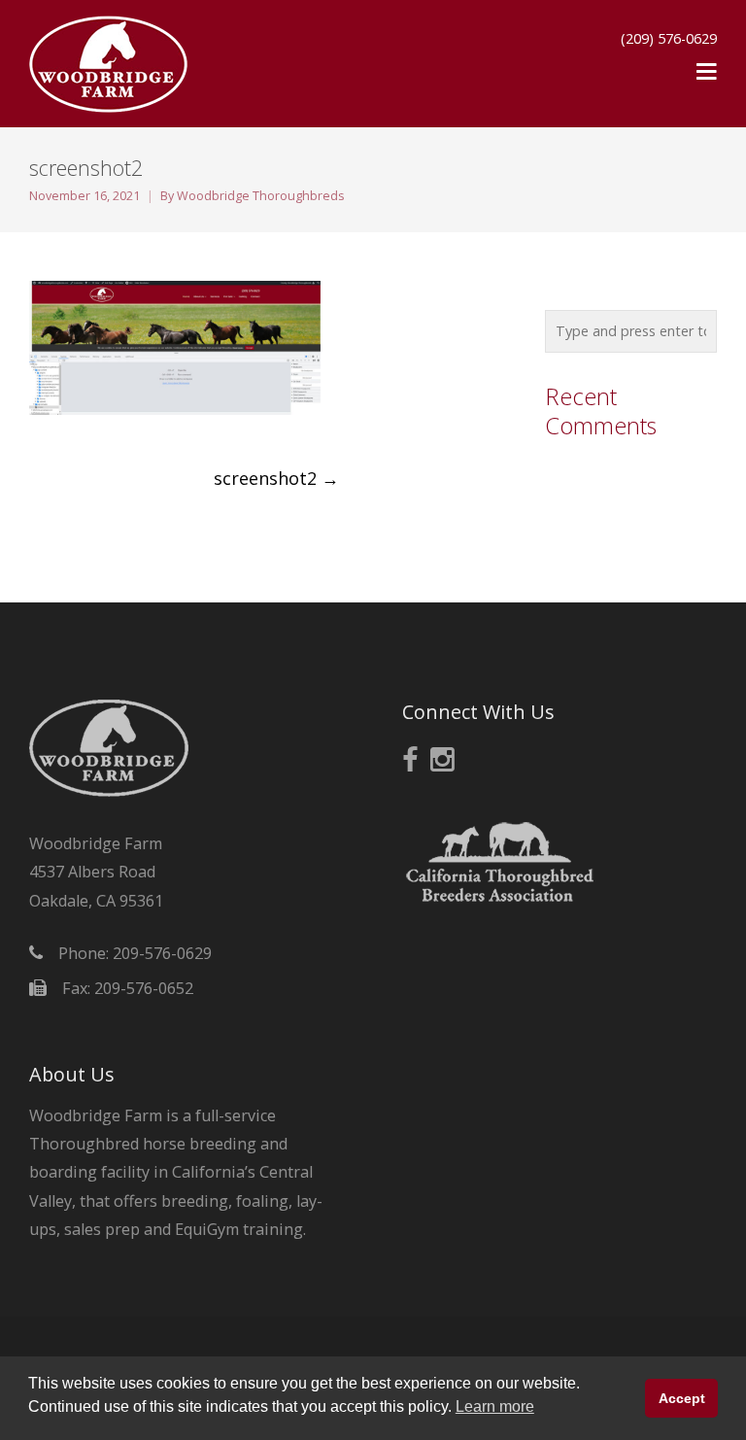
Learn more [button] (495, 1406)
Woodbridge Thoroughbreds (261, 196)
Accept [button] (682, 1398)
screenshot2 (276, 478)
